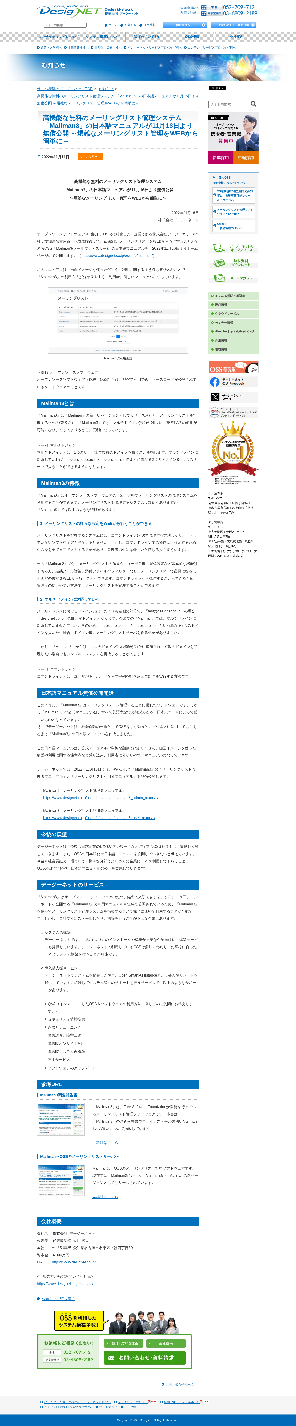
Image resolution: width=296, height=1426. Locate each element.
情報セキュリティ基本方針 (182, 1402)
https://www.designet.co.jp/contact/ (65, 1284)
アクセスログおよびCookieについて (68, 1407)
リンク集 (130, 1407)
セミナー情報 (224, 322)
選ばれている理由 (148, 37)
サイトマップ (108, 1407)
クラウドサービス (227, 313)
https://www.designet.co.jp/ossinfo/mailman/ (117, 256)
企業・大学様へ (51, 47)
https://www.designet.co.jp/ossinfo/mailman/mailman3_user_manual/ (99, 818)
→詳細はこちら (105, 1143)
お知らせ (131, 25)
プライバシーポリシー (133, 1402)
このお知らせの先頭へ (181, 1384)
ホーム (113, 25)
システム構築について (103, 37)
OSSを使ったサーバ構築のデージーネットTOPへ (77, 1402)
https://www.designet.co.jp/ (74, 1262)
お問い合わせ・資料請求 (234, 25)
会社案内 (237, 37)
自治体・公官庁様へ (108, 47)
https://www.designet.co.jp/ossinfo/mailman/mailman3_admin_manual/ (100, 798)
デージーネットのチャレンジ (234, 331)
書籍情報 (221, 349)
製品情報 (221, 304)
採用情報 (150, 25)
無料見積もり (184, 25)
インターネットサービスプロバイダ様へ (155, 47)
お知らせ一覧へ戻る (58, 1299)
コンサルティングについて (59, 37)
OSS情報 (192, 37)
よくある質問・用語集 (230, 296)
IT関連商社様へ (78, 47)
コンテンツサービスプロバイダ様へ (212, 47)
